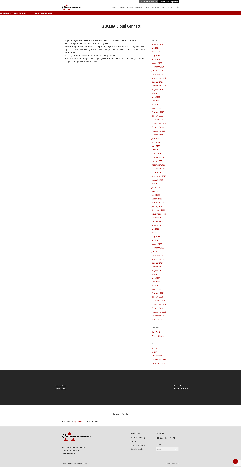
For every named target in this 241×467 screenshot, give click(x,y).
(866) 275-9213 (68, 453)
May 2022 (156, 236)
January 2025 (157, 116)
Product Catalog (137, 437)
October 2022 (157, 217)
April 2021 (156, 285)
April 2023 (156, 195)
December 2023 (158, 165)
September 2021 (159, 266)
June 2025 (156, 97)
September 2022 (159, 221)
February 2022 (158, 248)
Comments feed (159, 359)
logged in (78, 421)
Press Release (158, 336)
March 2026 (157, 63)
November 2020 (159, 304)
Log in (154, 352)
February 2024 (158, 157)
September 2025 (159, 85)
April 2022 (156, 240)
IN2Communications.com (80, 463)
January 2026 (157, 70)
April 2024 (156, 149)
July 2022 (155, 229)
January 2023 (157, 206)
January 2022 (157, 251)
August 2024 (157, 134)
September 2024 (159, 131)
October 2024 (157, 127)
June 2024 (156, 142)
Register (155, 348)
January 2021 (157, 297)
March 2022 (157, 244)
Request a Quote (137, 445)
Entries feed (157, 355)
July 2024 (155, 138)
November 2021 (159, 259)
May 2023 (156, 191)
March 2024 (157, 153)
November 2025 (159, 78)
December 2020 (158, 300)
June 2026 (156, 51)
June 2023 (156, 187)
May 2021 (156, 281)
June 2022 (156, 232)
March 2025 (157, 108)
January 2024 (157, 161)
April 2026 (156, 59)
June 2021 (156, 278)
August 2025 (157, 89)
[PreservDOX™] (180, 387)
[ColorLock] (60, 387)
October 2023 (157, 172)
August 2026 (157, 44)
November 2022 (159, 214)
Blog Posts (156, 332)
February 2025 (158, 112)
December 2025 (158, 74)
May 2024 (156, 146)
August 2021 (157, 270)
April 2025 (156, 104)
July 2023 (155, 183)
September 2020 (159, 312)
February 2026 (158, 67)
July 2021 (155, 274)
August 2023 (157, 180)
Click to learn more (40, 13)
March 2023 (157, 198)
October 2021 (157, 263)
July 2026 (155, 48)
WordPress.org (158, 363)
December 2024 (158, 119)
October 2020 (157, 308)
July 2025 (155, 93)
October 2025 (157, 82)
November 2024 (159, 123)
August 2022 (157, 225)
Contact (133, 441)
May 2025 (156, 100)
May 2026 (156, 55)
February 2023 (158, 202)
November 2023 (159, 168)
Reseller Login (136, 449)
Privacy (64, 463)
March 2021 (157, 289)
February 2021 (158, 293)
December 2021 (158, 255)
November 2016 (159, 315)
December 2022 (158, 210)
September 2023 (159, 176)
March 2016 (157, 319)
